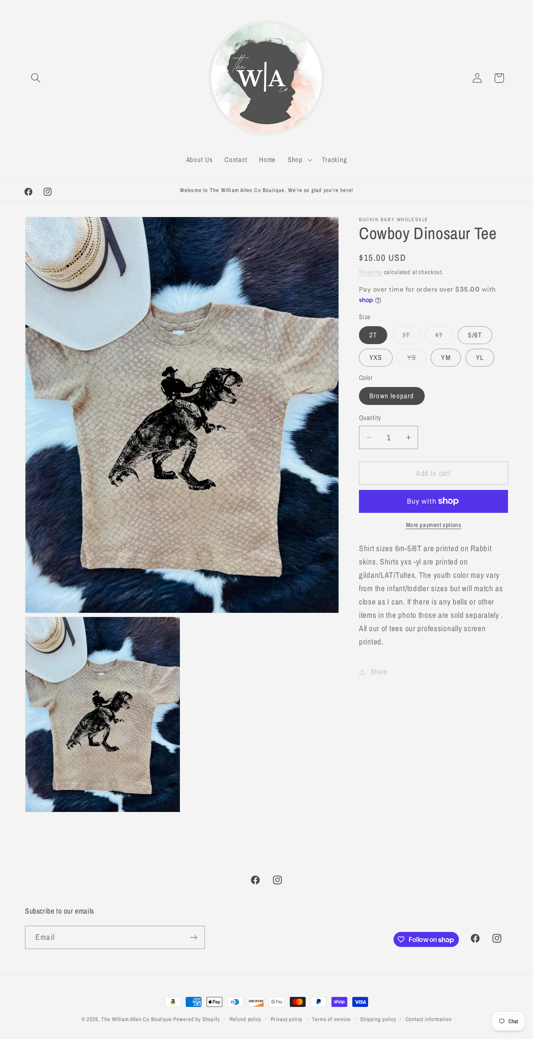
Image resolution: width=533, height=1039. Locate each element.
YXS (375, 357)
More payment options (433, 525)
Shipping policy (378, 1019)
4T (444, 337)
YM (445, 357)
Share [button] (379, 671)
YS (416, 359)
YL (480, 357)
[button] (36, 78)
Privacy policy (287, 1019)
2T (373, 335)
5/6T (475, 335)
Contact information (429, 1019)
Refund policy (245, 1019)
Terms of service (331, 1019)
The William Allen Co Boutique (136, 1019)
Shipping (370, 272)
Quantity (370, 418)
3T (411, 337)
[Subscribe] (193, 937)
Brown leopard (391, 395)
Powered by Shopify (196, 1019)
